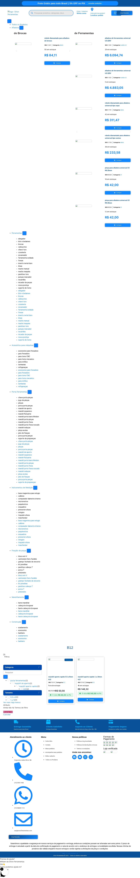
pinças (20, 403)
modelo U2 (123, 77)
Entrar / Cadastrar (82, 11)
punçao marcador (25, 277)
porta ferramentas (17, 680)
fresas (20, 261)
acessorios (22, 630)
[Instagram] (85, 757)
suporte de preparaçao (27, 438)
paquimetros (23, 504)
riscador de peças (25, 282)
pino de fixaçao (24, 433)
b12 (25, 689)
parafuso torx (23, 274)
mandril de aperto (25, 408)
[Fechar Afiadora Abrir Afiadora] (21, 28)
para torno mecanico (26, 359)
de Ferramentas (84, 33)
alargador (21, 239)
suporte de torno (24, 288)
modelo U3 (123, 45)
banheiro (21, 633)
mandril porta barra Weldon (28, 417)
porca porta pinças (25, 406)
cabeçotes (22, 247)
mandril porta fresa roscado (28, 425)
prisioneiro (22, 573)
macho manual (23, 269)
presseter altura (24, 510)
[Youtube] (80, 757)
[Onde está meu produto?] (92, 9)
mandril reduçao (24, 428)
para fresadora (23, 354)
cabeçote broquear (25, 606)
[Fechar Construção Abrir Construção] (24, 622)
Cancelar (7, 714)
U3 (121, 175)
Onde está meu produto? (97, 13)
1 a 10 (12, 700)
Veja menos (15, 702)
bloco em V (22, 556)
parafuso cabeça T (25, 567)
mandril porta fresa (25, 422)
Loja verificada (110, 748)
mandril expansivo (25, 411)
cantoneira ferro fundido (27, 559)
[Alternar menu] (9, 21)
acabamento (23, 628)
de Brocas (20, 33)
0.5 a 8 (13, 697)
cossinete (22, 252)
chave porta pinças (25, 397)
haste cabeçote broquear (28, 608)
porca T (21, 570)
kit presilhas (22, 564)
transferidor (22, 518)
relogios (21, 512)
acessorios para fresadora (28, 351)
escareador (22, 255)
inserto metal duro (25, 263)
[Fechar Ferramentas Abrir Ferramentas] (24, 233)
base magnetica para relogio (29, 493)
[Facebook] (74, 757)
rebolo (61, 45)
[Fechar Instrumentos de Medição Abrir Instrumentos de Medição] (35, 488)
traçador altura (24, 515)
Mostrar (8, 712)
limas (20, 266)
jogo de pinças (23, 400)
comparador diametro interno (29, 499)
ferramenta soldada (25, 258)
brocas (21, 244)
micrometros (23, 501)
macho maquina (24, 272)
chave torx (22, 250)
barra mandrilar (23, 603)
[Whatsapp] (91, 757)
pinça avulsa (23, 430)
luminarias (22, 365)
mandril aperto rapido (28, 686)
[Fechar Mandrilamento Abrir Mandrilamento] (27, 597)
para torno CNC (24, 356)
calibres (21, 496)
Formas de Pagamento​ (109, 738)
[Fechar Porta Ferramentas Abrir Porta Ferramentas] (30, 392)
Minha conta (81, 13)
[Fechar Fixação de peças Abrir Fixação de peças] (29, 551)
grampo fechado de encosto (29, 562)
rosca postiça (23, 285)
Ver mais (6, 702)
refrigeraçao (23, 367)
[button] (16, 50)
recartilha (21, 280)
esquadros (22, 507)
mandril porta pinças (26, 419)
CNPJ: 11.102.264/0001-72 (70, 853)
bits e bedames (24, 241)
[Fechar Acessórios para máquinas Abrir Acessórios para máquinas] (36, 345)
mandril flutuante (24, 414)
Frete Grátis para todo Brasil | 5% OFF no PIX (61, 3)
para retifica (22, 362)
